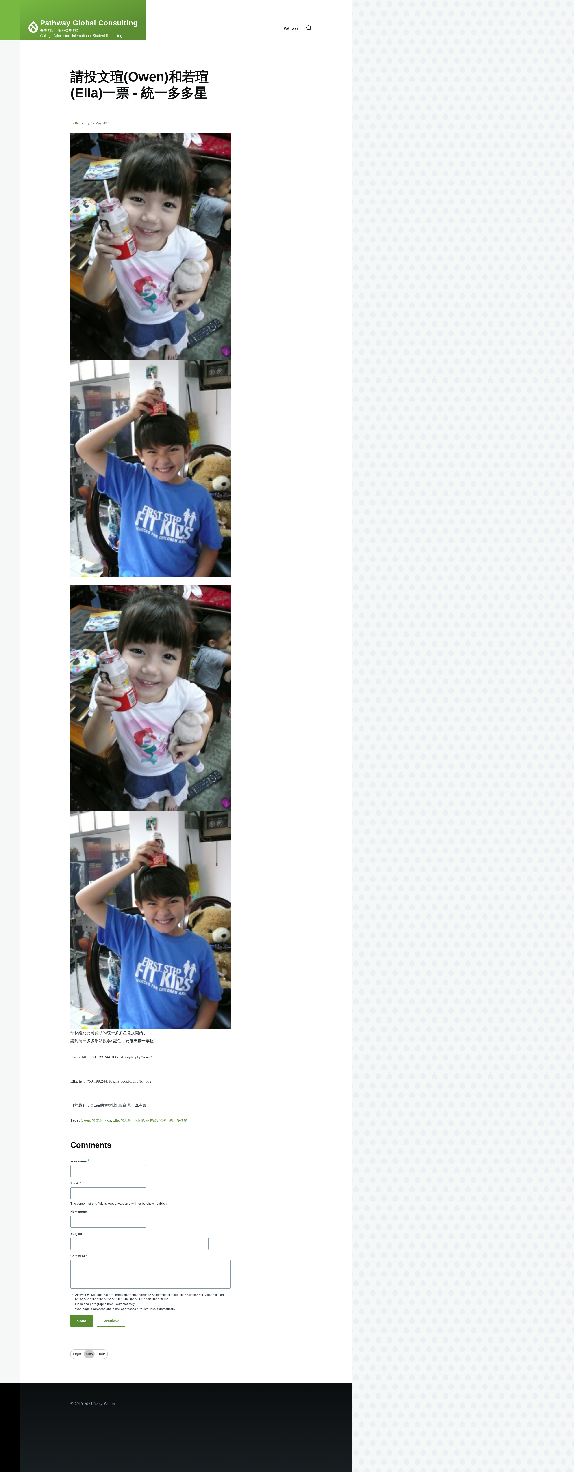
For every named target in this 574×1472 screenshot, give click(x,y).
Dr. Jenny (82, 123)
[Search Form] (309, 28)
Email (74, 1183)
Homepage (78, 1211)
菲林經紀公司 (156, 1120)
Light (77, 1354)
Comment (77, 1256)
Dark (101, 1354)
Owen (85, 1120)
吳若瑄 (126, 1120)
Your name (78, 1161)
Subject (76, 1234)
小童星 (138, 1120)
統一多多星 (178, 1120)
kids (107, 1120)
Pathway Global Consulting (89, 23)
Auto (89, 1354)
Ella (116, 1120)
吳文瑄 (97, 1120)
